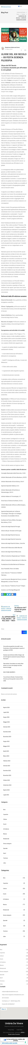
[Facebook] (2, 594)
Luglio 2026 (6, 712)
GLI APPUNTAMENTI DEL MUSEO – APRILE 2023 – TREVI (8, 619)
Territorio (5, 858)
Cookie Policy (19, 1029)
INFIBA (22, 1032)
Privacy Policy (11, 1029)
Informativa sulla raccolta (9, 1043)
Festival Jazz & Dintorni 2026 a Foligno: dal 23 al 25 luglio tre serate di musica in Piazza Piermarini (14, 656)
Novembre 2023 (7, 736)
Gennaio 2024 (6, 727)
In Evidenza (6, 829)
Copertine (5, 814)
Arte (4, 809)
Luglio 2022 (6, 794)
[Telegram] (7, 594)
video (4, 863)
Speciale (5, 848)
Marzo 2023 (6, 756)
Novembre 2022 (7, 775)
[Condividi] (15, 594)
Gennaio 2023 (6, 765)
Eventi (4, 824)
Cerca (2, 629)
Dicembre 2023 (7, 731)
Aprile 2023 (6, 751)
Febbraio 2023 (6, 760)
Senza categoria (7, 843)
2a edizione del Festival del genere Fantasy (20, 609)
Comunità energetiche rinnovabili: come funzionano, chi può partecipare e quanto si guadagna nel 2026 (13, 648)
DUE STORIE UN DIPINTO (9, 672)
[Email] (12, 594)
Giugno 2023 (6, 741)
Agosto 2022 (6, 790)
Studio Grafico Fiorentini (14, 1034)
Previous (16, 605)
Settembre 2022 (7, 785)
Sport (4, 853)
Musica (5, 833)
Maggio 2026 (6, 722)
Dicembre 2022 (7, 770)
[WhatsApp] (5, 594)
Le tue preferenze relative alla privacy (15, 1039)
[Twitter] (10, 594)
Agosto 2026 (6, 707)
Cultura (5, 819)
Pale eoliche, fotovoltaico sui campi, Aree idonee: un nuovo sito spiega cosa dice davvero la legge (13, 665)
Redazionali (6, 838)
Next (14, 615)
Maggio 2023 (6, 746)
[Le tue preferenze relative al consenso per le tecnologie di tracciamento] (25, 1042)
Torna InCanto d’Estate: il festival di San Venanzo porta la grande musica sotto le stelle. (13, 678)
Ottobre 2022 (6, 780)
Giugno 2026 (6, 717)
